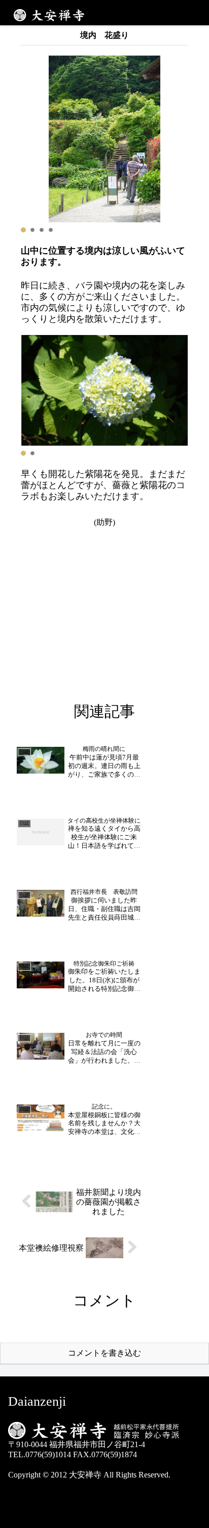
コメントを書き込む (104, 1353)
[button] (23, 229)
